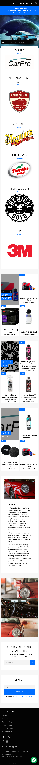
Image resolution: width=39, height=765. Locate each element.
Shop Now (24, 42)
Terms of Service (8, 728)
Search (19, 692)
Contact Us (6, 719)
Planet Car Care (19, 3)
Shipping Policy (7, 731)
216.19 (30, 697)
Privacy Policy (7, 725)
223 (19, 699)
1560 (17, 697)
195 (26, 697)
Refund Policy (7, 722)
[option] (19, 31)
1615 (21, 697)
